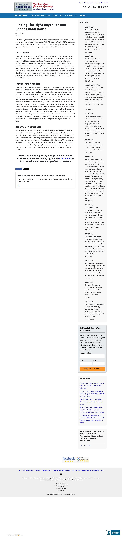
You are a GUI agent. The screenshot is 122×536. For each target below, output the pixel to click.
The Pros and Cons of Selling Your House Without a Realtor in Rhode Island (91, 401)
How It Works (70, 15)
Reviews (83, 15)
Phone (82, 360)
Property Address (86, 353)
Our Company (88, 3)
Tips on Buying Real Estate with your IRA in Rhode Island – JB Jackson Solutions (92, 385)
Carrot (73, 494)
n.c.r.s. (20, 36)
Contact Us (98, 3)
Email (95, 360)
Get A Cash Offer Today (40, 15)
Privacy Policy (94, 470)
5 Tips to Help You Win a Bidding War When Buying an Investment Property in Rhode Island (92, 393)
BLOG (106, 3)
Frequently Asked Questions (61, 470)
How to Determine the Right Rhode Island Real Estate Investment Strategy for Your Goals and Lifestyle (92, 409)
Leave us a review (85, 446)
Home (81, 3)
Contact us (65, 158)
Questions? (57, 15)
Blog (101, 470)
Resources (85, 470)
